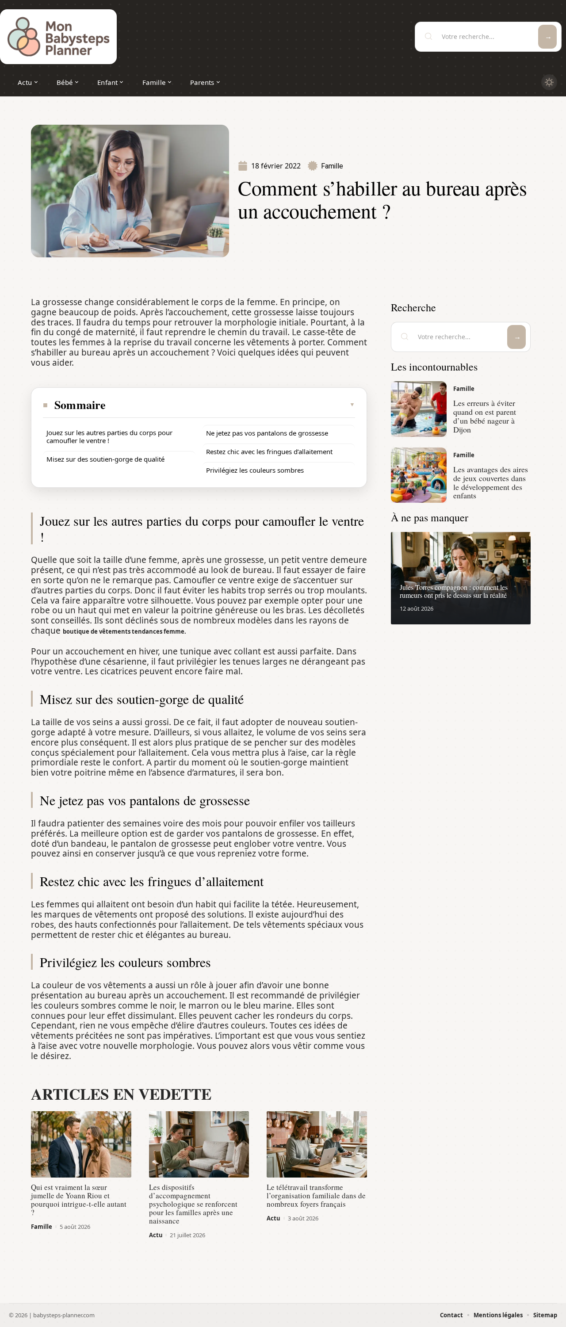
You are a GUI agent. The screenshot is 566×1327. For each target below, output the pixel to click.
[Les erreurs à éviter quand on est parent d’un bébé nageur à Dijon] (419, 409)
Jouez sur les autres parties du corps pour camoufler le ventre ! (109, 436)
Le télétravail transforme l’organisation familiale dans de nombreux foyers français (316, 1195)
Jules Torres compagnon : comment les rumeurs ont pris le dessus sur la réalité (454, 591)
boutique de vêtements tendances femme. (124, 631)
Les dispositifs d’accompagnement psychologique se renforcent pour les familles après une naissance (193, 1204)
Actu (156, 1235)
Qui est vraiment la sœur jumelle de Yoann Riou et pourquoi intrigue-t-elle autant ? (78, 1199)
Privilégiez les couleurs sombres (255, 470)
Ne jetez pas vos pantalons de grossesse (267, 432)
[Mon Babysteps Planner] (58, 36)
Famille (332, 166)
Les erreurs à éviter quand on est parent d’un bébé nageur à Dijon (484, 416)
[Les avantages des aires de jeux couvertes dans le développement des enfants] (419, 475)
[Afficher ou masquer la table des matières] (231, 404)
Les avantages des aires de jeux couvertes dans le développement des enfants (490, 482)
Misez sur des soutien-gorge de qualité (105, 459)
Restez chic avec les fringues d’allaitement (269, 451)
